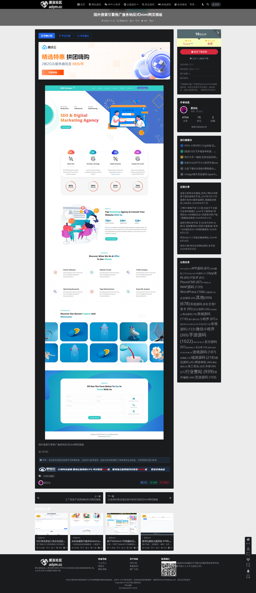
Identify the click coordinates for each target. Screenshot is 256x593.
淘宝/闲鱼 (187, 352)
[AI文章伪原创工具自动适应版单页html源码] (51, 524)
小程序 (207, 319)
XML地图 (128, 585)
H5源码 (201, 273)
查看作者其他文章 (199, 127)
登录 (217, 4)
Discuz (191, 273)
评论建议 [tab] (84, 35)
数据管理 (190, 348)
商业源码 (149, 4)
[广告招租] (104, 470)
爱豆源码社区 (135, 582)
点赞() (166, 482)
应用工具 (193, 324)
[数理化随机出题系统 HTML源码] (157, 524)
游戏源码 (166, 4)
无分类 (201, 347)
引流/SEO (205, 324)
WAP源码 (191, 287)
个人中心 (102, 562)
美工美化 (196, 366)
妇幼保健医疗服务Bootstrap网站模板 (86, 542)
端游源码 (203, 357)
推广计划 (134, 569)
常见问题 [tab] (66, 35)
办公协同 (201, 309)
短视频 (185, 357)
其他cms (124, 20)
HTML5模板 (49, 476)
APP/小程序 (114, 4)
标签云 (101, 566)
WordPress (192, 292)
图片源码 (194, 319)
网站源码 (96, 4)
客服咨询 (134, 566)
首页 (82, 4)
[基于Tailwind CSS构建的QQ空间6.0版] (121, 524)
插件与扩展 (198, 342)
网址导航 (102, 569)
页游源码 (205, 377)
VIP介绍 (133, 562)
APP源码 (200, 268)
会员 (189, 41)
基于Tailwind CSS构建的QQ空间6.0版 (121, 542)
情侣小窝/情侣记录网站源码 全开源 (197, 245)
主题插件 (131, 4)
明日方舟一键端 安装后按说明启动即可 (204, 157)
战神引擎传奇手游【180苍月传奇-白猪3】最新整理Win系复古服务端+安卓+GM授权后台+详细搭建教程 (199, 226)
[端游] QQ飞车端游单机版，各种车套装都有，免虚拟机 (213, 151)
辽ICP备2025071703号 (128, 588)
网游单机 (203, 362)
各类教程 (182, 4)
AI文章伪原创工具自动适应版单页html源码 (50, 542)
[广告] (104, 61)
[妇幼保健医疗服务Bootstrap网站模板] (86, 524)
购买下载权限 (200, 52)
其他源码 (199, 304)
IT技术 (197, 277)
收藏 (155, 482)
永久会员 (211, 41)
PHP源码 (206, 283)
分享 (145, 482)
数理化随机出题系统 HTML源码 (157, 542)
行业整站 (199, 371)
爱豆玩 (47, 482)
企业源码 (187, 298)
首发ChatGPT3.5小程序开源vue (201, 162)
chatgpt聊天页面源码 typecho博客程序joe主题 (209, 174)
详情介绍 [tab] (47, 35)
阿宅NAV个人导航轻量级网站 (194, 237)
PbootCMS (191, 282)
